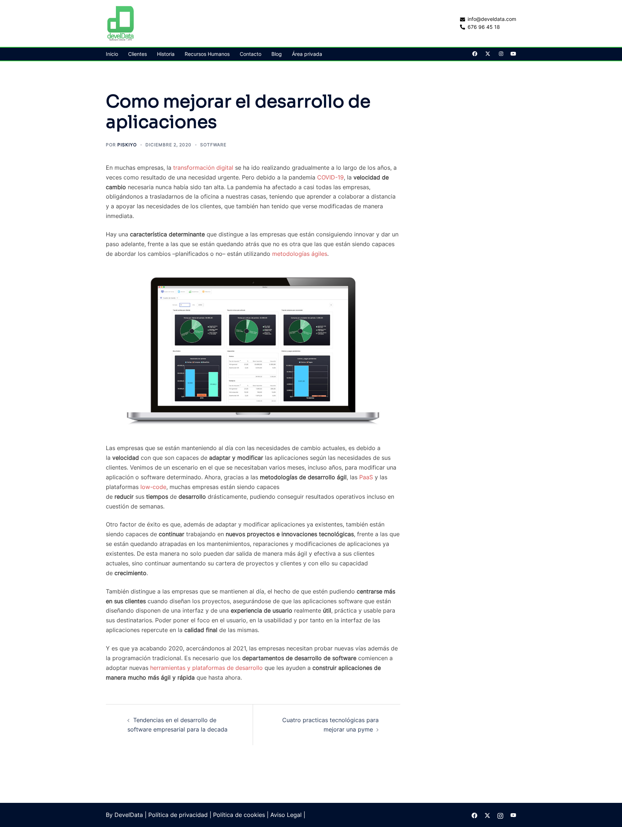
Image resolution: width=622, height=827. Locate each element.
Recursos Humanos (207, 54)
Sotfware (213, 144)
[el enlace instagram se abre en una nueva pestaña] (500, 53)
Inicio (112, 54)
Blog (276, 54)
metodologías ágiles (299, 253)
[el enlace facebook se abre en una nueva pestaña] (474, 53)
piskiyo (127, 144)
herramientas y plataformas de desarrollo (206, 667)
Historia (166, 54)
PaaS (366, 477)
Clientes (137, 54)
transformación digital (203, 167)
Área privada (307, 54)
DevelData (128, 814)
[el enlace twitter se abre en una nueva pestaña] (487, 53)
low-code (153, 486)
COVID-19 (330, 177)
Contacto (250, 54)
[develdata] (121, 22)
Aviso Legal (286, 814)
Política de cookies (239, 814)
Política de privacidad (178, 814)
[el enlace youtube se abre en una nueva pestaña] (513, 53)
